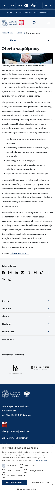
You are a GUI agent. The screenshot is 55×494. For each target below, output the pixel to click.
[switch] (26, 5)
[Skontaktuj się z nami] (3, 279)
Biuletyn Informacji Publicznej (16, 431)
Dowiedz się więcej (41, 460)
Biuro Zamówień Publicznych (15, 438)
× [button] (52, 447)
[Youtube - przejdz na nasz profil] (22, 272)
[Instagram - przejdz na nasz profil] (9, 272)
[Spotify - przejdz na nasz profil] (35, 272)
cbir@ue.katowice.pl (19, 253)
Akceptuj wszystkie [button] (15, 482)
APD (35, 13)
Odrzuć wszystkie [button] (40, 482)
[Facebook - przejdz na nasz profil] (3, 272)
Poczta (9, 13)
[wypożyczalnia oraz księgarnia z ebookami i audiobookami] (9, 279)
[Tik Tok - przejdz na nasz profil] (41, 272)
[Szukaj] (34, 23)
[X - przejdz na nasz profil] (29, 272)
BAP (20, 13)
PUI (15, 13)
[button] (47, 5)
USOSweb (28, 13)
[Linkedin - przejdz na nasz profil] (16, 272)
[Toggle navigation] (48, 22)
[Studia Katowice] (13, 22)
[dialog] (27, 469)
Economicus (43, 13)
